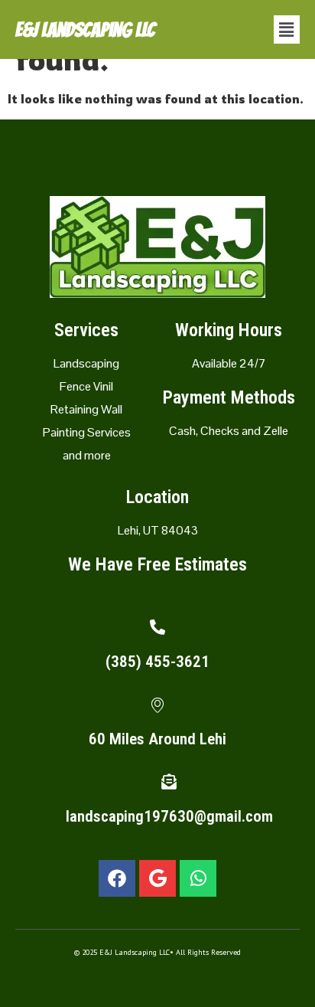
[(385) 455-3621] (157, 627)
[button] (287, 29)
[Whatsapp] (198, 878)
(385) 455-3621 (157, 661)
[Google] (157, 878)
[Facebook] (117, 878)
